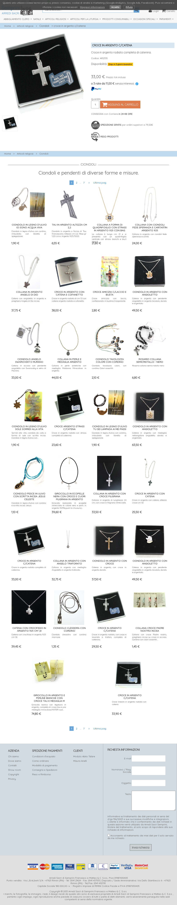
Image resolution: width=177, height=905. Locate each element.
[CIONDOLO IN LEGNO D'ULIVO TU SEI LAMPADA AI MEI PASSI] (109, 405)
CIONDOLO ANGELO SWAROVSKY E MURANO (29, 361)
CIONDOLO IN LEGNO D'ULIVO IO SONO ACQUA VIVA (29, 226)
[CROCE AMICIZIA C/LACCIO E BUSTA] (109, 270)
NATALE (37, 19)
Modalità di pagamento (45, 765)
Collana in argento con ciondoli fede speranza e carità (149, 235)
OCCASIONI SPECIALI (144, 19)
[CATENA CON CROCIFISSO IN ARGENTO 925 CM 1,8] (29, 606)
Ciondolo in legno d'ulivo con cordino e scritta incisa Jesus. (29, 504)
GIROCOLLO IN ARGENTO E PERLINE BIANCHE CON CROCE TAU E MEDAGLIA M (49, 698)
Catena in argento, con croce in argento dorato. (109, 568)
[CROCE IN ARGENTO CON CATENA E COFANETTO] (69, 270)
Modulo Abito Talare (84, 756)
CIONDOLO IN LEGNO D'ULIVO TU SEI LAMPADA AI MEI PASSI (109, 428)
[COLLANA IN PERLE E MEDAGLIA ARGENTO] (69, 338)
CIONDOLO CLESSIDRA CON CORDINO (69, 629)
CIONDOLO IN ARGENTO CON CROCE (109, 562)
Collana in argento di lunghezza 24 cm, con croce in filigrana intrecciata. (109, 501)
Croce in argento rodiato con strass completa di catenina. (69, 434)
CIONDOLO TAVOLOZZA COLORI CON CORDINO (110, 361)
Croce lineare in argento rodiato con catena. (129, 702)
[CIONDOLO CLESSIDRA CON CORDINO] (69, 606)
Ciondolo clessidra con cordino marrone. (69, 635)
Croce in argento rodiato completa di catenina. (29, 568)
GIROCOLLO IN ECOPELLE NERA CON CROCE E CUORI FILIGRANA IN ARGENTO (69, 496)
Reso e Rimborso (41, 774)
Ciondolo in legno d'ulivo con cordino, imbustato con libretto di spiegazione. (29, 233)
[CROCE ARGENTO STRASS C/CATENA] (69, 405)
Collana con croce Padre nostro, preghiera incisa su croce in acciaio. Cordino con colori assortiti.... (149, 637)
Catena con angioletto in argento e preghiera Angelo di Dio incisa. (29, 299)
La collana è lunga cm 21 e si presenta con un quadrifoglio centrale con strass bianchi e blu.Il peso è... (109, 238)
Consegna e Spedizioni (44, 769)
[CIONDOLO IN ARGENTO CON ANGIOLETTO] (149, 270)
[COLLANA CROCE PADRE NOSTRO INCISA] (149, 599)
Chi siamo (13, 756)
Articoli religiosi (25, 153)
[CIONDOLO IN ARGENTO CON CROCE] (109, 539)
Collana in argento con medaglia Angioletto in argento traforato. (69, 568)
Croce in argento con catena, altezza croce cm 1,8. (149, 501)
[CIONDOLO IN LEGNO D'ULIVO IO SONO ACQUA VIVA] (29, 203)
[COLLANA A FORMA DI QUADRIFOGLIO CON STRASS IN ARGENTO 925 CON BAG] (109, 203)
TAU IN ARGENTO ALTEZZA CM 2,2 (69, 226)
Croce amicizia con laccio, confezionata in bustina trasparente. (109, 299)
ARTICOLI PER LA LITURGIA (84, 19)
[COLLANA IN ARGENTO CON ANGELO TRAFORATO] (69, 539)
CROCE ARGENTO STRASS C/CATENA (69, 428)
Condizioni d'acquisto (43, 756)
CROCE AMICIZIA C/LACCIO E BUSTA (109, 293)
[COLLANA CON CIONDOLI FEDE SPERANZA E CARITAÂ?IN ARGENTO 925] (149, 203)
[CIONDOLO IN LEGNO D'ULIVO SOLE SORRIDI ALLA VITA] (29, 405)
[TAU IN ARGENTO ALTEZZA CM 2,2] (69, 203)
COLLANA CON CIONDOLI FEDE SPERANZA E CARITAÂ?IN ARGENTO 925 (149, 227)
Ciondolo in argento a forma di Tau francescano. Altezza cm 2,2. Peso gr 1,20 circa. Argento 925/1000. (69, 233)
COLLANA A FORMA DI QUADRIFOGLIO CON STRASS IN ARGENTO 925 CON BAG (110, 227)
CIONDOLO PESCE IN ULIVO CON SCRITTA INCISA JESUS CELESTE (29, 496)
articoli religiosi (25, 26)
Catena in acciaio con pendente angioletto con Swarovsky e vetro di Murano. (29, 368)
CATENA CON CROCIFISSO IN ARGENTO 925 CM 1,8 (29, 629)
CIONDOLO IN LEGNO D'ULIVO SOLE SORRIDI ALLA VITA (29, 428)
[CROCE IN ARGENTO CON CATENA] (149, 472)
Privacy (12, 778)
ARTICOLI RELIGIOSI (56, 19)
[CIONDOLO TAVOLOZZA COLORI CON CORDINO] (109, 338)
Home (7, 26)
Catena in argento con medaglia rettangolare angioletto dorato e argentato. (149, 435)
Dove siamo (14, 760)
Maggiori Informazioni (92, 7)
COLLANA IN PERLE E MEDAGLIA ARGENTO (69, 361)
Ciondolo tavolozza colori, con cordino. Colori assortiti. (109, 366)
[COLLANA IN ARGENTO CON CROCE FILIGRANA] (109, 472)
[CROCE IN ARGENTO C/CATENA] (29, 539)
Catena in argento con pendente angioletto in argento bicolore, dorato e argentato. (149, 301)
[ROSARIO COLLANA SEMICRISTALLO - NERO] (149, 338)
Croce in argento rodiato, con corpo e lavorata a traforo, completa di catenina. (109, 637)
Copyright (13, 774)
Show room (14, 769)
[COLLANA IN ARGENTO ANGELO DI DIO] (29, 270)
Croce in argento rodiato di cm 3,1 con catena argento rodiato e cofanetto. (69, 299)
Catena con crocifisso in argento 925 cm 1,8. (29, 635)
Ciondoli (44, 25)
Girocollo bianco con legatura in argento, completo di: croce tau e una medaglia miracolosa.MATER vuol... (49, 707)
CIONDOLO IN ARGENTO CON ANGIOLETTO (150, 293)
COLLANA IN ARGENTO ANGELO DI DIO (29, 293)
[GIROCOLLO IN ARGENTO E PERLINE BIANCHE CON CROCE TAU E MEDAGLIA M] (49, 669)
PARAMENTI (165, 19)
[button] (44, 133)
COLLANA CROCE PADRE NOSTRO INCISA (150, 629)
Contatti (12, 765)
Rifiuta (129, 7)
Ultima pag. (100, 182)
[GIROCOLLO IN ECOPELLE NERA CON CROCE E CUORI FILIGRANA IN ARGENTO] (69, 472)
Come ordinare (40, 760)
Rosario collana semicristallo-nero (148, 365)
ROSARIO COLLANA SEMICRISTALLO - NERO (149, 361)
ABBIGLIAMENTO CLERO (17, 19)
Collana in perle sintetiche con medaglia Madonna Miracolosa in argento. (69, 368)
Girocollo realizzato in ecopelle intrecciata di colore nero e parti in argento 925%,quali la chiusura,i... (69, 505)
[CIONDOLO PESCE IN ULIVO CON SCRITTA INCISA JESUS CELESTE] (29, 472)
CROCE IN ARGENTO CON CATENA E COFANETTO (69, 293)
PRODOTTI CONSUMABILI (116, 19)
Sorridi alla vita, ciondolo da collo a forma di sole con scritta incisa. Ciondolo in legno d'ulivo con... (29, 435)
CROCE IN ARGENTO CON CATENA (150, 495)
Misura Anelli (80, 760)
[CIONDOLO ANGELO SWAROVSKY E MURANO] (29, 338)
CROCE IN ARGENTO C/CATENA (29, 562)
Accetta (115, 7)
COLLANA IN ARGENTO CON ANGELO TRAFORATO (69, 562)
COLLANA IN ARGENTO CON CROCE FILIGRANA (109, 495)
